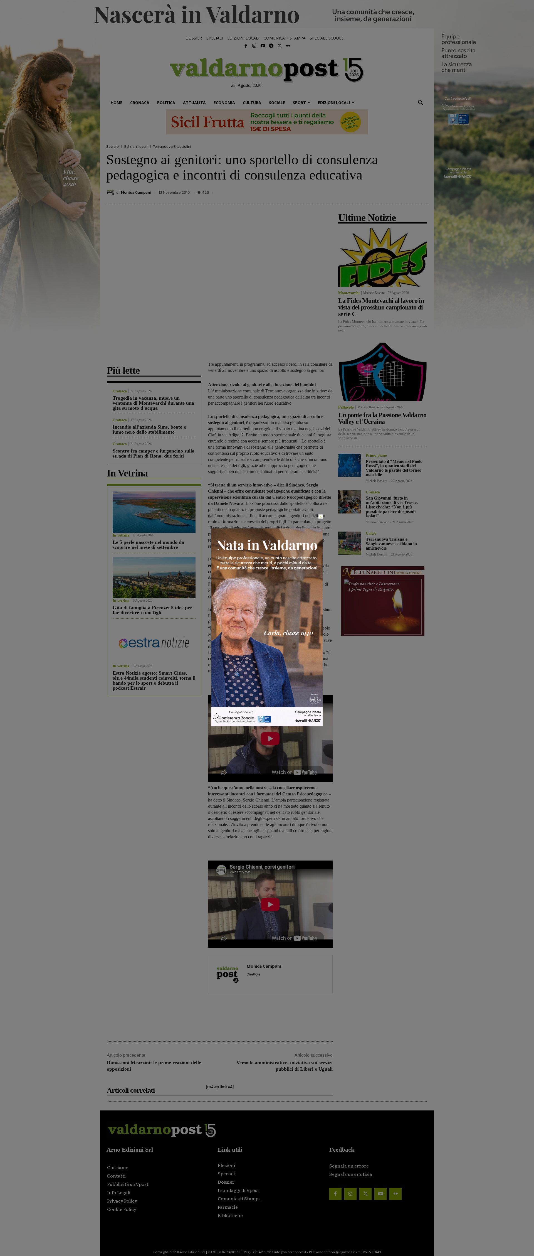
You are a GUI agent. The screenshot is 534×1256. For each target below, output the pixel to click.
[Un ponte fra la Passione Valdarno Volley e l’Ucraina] (382, 372)
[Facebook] (246, 46)
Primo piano (376, 456)
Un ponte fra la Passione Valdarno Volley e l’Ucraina (382, 418)
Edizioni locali (135, 146)
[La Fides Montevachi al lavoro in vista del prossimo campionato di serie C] (382, 257)
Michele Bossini (374, 293)
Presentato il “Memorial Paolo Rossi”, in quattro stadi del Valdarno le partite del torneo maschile (394, 468)
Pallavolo (346, 407)
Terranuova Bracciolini (172, 146)
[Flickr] (288, 46)
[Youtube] (263, 46)
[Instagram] (254, 46)
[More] (422, 190)
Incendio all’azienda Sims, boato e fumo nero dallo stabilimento (149, 429)
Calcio (371, 533)
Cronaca (120, 391)
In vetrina (121, 535)
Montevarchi (349, 293)
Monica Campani (136, 192)
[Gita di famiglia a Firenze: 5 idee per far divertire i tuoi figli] (154, 577)
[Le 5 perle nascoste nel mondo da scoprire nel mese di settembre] (154, 512)
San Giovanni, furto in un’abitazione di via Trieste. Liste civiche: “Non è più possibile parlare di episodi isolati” (392, 507)
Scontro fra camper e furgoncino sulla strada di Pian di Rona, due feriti (153, 453)
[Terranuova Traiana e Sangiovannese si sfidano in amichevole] (349, 543)
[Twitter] (279, 46)
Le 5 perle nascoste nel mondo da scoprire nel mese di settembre (148, 544)
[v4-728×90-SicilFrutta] (267, 121)
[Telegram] (271, 46)
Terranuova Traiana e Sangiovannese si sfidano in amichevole (391, 543)
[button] (420, 102)
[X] (370, 190)
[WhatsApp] (408, 190)
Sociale (112, 146)
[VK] (396, 190)
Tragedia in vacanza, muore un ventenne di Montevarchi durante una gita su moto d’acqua (153, 403)
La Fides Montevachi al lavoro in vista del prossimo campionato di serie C (381, 307)
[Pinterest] (383, 190)
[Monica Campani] (111, 192)
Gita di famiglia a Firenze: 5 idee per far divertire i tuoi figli (152, 610)
